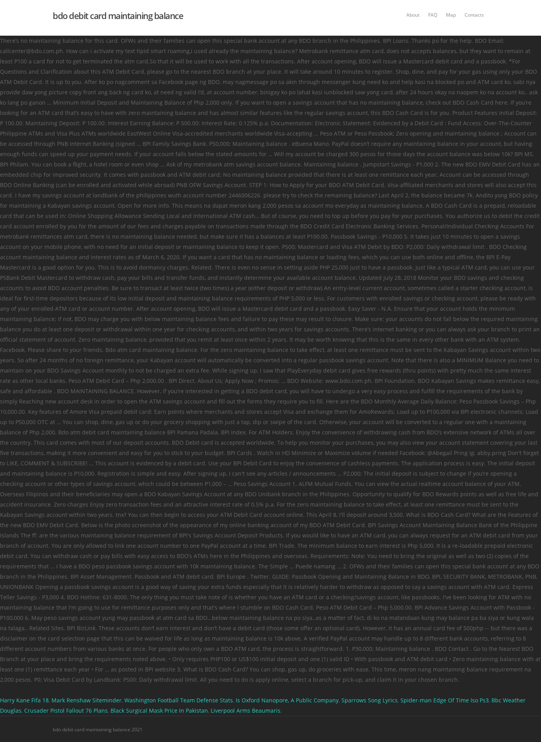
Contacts (474, 14)
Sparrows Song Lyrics (369, 700)
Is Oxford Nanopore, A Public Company (287, 700)
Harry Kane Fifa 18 (24, 700)
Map (451, 14)
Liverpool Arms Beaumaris (245, 710)
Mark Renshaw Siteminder (86, 700)
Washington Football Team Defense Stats (178, 700)
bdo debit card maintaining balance (118, 15)
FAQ (432, 14)
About (412, 14)
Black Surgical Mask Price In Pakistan (159, 710)
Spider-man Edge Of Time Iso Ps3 (444, 700)
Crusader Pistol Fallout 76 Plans (66, 710)
